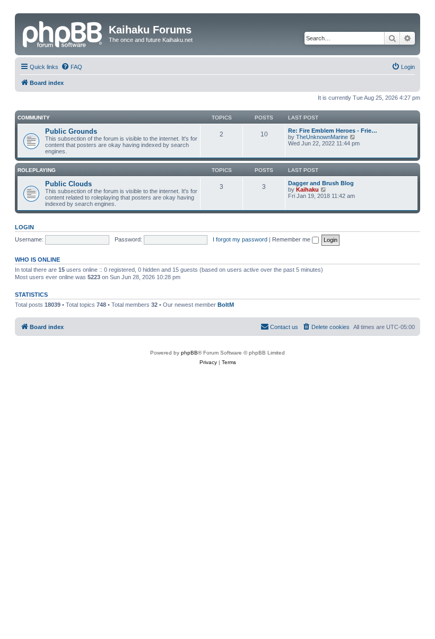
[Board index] (63, 33)
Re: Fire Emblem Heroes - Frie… (332, 130)
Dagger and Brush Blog (321, 183)
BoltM (226, 304)
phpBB (189, 353)
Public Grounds (71, 131)
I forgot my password (240, 239)
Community (34, 117)
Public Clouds (68, 184)
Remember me (292, 239)
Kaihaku (307, 189)
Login (24, 227)
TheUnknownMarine (322, 137)
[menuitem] (71, 67)
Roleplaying (37, 170)
